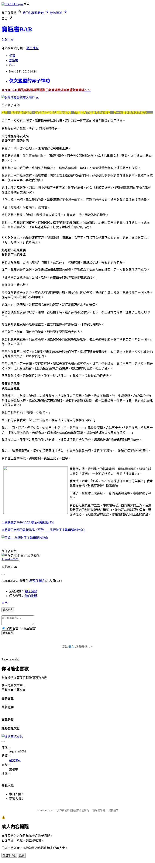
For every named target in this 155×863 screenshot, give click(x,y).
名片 (12, 64)
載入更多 (8, 609)
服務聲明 (113, 810)
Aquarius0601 (10, 559)
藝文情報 (32, 48)
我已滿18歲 (9, 855)
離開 (21, 855)
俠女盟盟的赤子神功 (29, 80)
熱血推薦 (31, 595)
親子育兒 (31, 591)
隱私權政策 (99, 810)
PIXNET (49, 810)
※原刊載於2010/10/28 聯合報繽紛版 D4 (28, 522)
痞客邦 (33, 580)
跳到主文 (8, 39)
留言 (42, 580)
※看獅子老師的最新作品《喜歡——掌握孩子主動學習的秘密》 (44, 530)
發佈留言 (8, 632)
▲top (5, 602)
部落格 (13, 60)
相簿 (12, 55)
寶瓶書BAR (17, 29)
